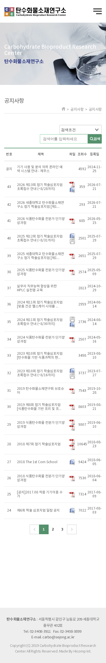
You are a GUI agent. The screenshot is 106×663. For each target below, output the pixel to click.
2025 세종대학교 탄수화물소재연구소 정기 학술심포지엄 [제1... (40, 256)
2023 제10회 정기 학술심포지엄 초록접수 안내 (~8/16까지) (39, 373)
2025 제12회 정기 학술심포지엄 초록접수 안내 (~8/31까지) (39, 238)
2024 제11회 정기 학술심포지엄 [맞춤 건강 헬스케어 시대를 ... (39, 304)
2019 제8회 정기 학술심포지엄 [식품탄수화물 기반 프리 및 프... (39, 407)
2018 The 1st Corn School (37, 462)
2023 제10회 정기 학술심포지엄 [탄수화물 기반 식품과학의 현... (39, 356)
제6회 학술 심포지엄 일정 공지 (38, 510)
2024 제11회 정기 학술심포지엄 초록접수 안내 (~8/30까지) (39, 322)
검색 (97, 139)
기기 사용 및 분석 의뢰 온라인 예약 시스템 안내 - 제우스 (39, 169)
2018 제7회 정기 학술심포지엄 (38, 444)
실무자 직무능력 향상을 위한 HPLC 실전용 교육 (37, 288)
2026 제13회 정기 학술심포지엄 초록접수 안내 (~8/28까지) (39, 187)
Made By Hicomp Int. (75, 651)
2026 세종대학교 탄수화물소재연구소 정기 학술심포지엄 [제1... (40, 205)
